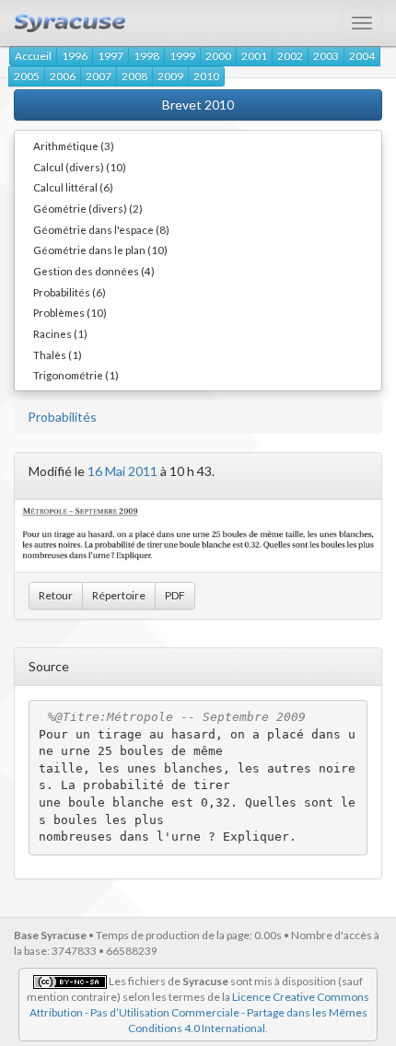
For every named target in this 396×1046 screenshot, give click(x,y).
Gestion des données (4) (94, 270)
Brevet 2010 (198, 104)
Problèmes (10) (70, 312)
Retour (56, 595)
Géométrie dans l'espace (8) (101, 229)
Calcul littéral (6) (73, 186)
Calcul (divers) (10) (79, 166)
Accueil (33, 56)
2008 (134, 76)
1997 (110, 56)
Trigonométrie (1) (76, 374)
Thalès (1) (57, 354)
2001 (254, 56)
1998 (146, 56)
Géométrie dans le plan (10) (100, 249)
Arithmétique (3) (73, 145)
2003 (326, 56)
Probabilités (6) (69, 291)
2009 (170, 76)
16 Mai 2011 (122, 471)
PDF (175, 595)
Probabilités (62, 416)
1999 (182, 56)
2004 (362, 56)
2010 (206, 76)
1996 (74, 56)
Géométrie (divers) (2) (88, 208)
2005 (27, 76)
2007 (98, 76)
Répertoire (119, 595)
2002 (290, 56)
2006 (63, 76)
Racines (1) (60, 333)
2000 (218, 56)
